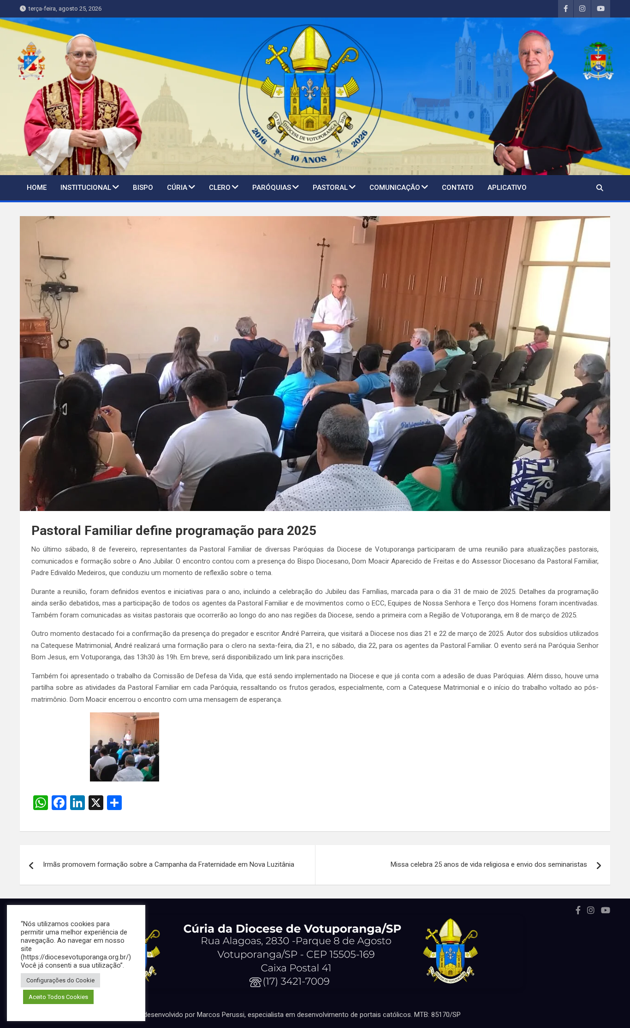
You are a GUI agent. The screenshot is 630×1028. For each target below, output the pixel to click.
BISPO (143, 187)
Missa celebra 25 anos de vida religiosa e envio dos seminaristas (489, 864)
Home (37, 187)
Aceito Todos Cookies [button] (58, 996)
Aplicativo (507, 187)
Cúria (177, 187)
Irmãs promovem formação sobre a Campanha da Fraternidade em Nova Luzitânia (168, 864)
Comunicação (394, 187)
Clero (220, 187)
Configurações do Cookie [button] (60, 980)
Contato (458, 187)
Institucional (85, 187)
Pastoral (330, 187)
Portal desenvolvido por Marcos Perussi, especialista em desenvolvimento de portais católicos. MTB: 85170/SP (292, 1014)
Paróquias (271, 187)
